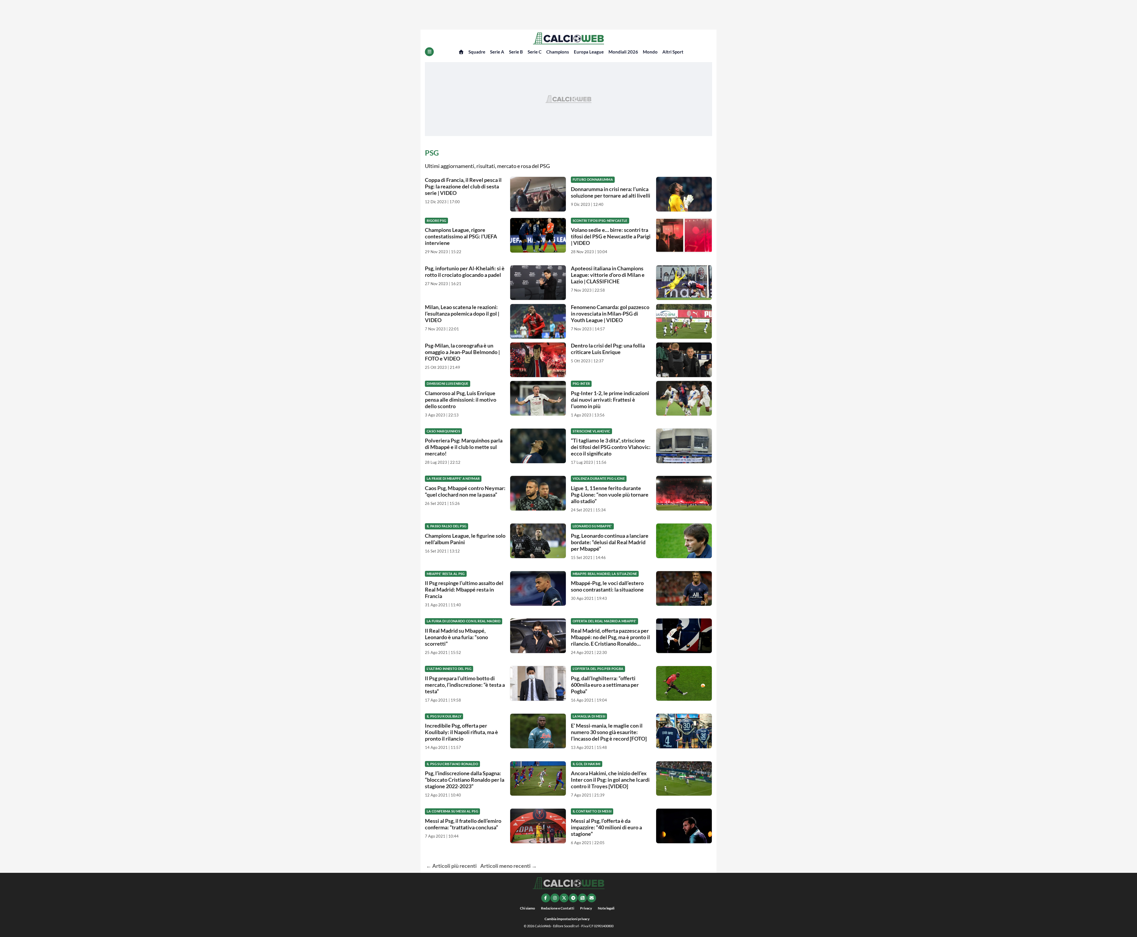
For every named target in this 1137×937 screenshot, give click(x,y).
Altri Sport (672, 51)
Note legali (606, 908)
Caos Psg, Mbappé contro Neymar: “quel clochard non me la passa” (465, 491)
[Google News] (582, 898)
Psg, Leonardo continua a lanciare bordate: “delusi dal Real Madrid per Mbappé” (609, 542)
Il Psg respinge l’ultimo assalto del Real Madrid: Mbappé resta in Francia (464, 589)
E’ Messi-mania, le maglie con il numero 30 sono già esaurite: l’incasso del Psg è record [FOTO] (609, 732)
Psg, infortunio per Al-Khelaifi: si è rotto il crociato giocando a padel (465, 271)
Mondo (650, 51)
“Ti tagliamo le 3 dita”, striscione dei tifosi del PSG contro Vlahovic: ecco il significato (611, 447)
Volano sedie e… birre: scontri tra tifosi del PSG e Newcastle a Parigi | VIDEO (611, 236)
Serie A (497, 51)
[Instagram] (554, 898)
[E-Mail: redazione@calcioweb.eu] (591, 898)
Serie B (516, 51)
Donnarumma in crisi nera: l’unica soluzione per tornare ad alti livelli (610, 192)
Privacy (586, 908)
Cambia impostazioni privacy (567, 919)
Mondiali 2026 (623, 51)
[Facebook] (545, 898)
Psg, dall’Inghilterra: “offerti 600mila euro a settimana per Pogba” (605, 684)
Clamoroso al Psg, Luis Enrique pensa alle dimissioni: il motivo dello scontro (460, 399)
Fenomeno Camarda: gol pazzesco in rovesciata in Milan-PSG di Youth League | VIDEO (610, 313)
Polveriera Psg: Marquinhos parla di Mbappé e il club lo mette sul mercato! (463, 447)
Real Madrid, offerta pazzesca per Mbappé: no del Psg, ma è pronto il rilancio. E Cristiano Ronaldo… (610, 637)
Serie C (535, 51)
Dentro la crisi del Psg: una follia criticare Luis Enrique (608, 348)
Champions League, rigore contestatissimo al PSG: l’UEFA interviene (461, 236)
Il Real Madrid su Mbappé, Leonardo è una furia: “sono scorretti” (456, 637)
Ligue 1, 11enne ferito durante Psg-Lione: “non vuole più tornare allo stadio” (609, 494)
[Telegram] (573, 898)
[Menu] (429, 51)
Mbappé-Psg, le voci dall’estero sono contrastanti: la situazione (607, 586)
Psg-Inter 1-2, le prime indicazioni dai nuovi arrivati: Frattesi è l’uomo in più (610, 399)
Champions (557, 51)
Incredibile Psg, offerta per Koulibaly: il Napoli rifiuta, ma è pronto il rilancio (461, 732)
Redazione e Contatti (557, 908)
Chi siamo (527, 908)
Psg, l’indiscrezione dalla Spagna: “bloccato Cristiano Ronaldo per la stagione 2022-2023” (464, 779)
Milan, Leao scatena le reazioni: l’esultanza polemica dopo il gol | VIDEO (462, 313)
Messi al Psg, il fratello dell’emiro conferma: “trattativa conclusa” (463, 824)
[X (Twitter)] (564, 898)
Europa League (589, 51)
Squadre (476, 51)
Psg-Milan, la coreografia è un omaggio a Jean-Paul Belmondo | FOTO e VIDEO (462, 352)
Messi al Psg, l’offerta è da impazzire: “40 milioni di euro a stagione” (606, 827)
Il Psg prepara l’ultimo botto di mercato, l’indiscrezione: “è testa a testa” (465, 684)
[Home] (461, 52)
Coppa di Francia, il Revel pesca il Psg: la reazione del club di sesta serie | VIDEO (463, 186)
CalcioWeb (543, 926)
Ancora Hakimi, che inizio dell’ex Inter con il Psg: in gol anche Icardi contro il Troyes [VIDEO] (610, 779)
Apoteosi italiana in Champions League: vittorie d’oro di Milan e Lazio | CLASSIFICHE (608, 275)
